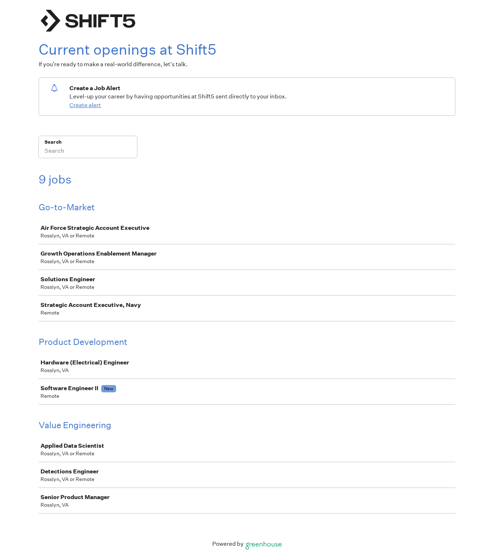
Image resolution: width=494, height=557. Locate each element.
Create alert (85, 105)
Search (52, 142)
